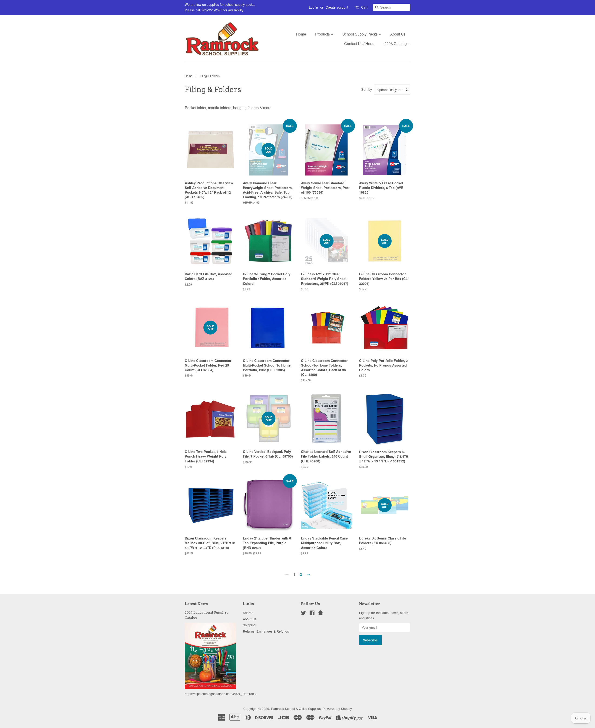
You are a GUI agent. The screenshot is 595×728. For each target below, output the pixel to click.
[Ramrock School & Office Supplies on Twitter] (303, 613)
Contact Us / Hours (359, 43)
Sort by (366, 89)
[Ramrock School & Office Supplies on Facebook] (312, 613)
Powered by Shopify (337, 708)
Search (248, 612)
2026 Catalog (396, 43)
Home (301, 34)
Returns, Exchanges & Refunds (266, 631)
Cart (364, 7)
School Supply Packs (360, 34)
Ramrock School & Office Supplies (296, 708)
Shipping (249, 625)
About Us (398, 34)
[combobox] (391, 7)
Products (323, 34)
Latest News (196, 603)
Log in (313, 7)
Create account (337, 7)
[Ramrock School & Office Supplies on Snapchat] (320, 613)
